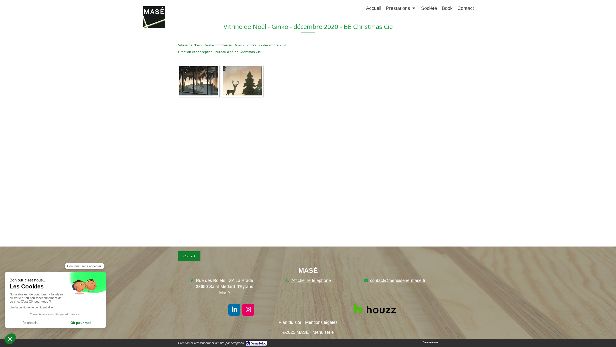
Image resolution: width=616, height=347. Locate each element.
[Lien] (375, 308)
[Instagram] (248, 310)
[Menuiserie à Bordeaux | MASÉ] (154, 17)
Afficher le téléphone (311, 280)
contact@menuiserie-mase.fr (397, 280)
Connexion (430, 342)
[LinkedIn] (234, 310)
